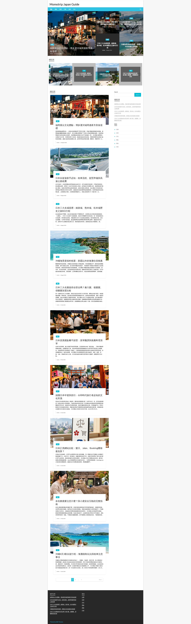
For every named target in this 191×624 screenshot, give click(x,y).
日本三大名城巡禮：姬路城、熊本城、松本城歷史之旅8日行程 (107, 45)
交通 (60, 9)
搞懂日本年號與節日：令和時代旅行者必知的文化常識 (79, 397)
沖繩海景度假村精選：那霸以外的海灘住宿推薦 (131, 45)
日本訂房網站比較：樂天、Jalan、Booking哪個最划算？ (79, 450)
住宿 (70, 9)
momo (51, 53)
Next (100, 579)
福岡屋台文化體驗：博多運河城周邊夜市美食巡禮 (71, 50)
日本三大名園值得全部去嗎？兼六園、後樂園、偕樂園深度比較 (130, 75)
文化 (74, 9)
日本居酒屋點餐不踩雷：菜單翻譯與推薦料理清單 (79, 342)
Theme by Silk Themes (56, 622)
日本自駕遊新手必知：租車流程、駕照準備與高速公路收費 (131, 23)
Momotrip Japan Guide (64, 4)
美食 (56, 9)
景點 (51, 9)
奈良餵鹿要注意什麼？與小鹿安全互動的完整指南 (79, 502)
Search (116, 92)
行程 (65, 9)
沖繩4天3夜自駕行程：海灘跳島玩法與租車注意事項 (79, 555)
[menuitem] (51, 9)
